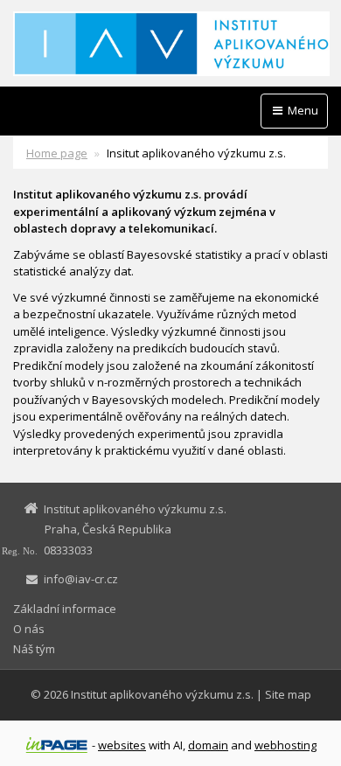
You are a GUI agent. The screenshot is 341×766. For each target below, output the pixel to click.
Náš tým (34, 649)
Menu (301, 110)
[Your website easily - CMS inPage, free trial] (56, 745)
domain (208, 745)
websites (122, 745)
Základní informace (64, 608)
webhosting (285, 745)
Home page (56, 153)
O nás (29, 629)
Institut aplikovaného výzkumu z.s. (162, 694)
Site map (288, 694)
